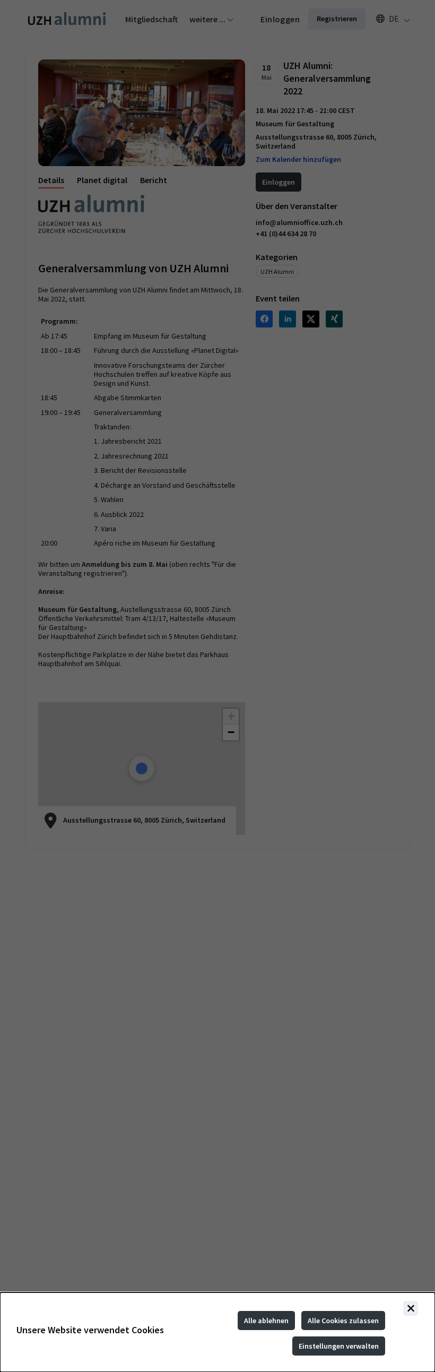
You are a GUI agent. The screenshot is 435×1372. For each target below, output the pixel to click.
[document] (217, 1332)
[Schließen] (410, 1308)
